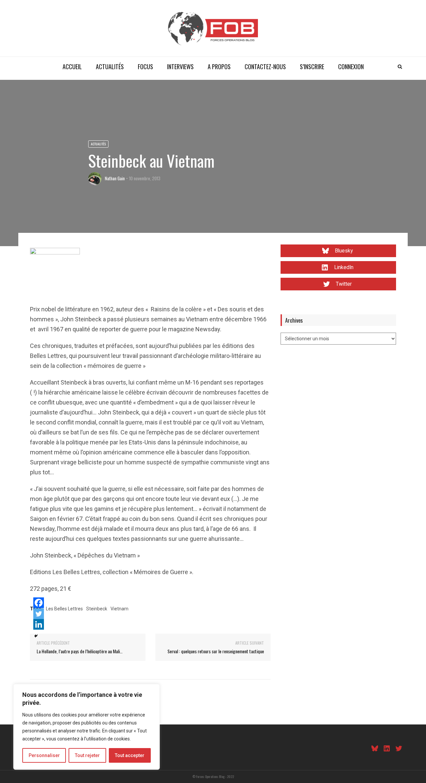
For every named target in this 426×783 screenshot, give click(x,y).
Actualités (110, 66)
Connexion (351, 66)
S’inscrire (312, 66)
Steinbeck (96, 608)
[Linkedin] (38, 624)
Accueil (72, 66)
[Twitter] (38, 613)
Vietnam (119, 608)
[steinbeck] (55, 272)
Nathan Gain (115, 178)
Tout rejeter (87, 755)
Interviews (180, 66)
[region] (86, 727)
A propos (219, 66)
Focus (145, 66)
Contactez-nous (265, 66)
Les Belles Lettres (64, 608)
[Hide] (36, 636)
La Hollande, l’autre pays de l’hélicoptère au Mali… (79, 651)
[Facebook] (38, 602)
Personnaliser (44, 755)
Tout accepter (129, 755)
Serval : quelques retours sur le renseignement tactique (215, 651)
